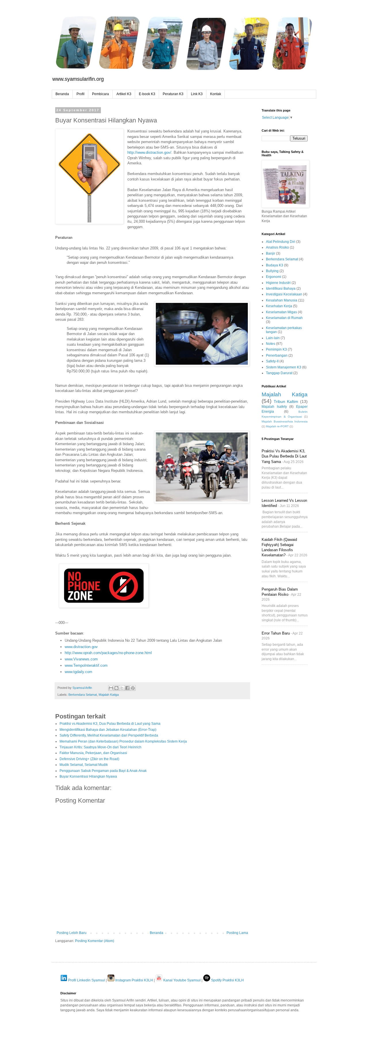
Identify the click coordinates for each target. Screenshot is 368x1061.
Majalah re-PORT (277, 426)
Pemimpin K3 (276, 349)
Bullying (272, 271)
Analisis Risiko (277, 247)
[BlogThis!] (116, 688)
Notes (270, 344)
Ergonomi (273, 277)
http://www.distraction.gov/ (149, 152)
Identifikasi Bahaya (281, 289)
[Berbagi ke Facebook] (127, 688)
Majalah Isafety (274, 407)
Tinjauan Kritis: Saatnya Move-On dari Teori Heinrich (100, 747)
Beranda (62, 94)
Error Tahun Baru (276, 633)
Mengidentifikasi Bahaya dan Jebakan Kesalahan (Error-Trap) (108, 730)
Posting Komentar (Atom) (94, 941)
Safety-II (272, 361)
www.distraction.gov (81, 647)
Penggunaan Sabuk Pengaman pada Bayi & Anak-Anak (103, 771)
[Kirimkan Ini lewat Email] (111, 688)
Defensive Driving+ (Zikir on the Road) (89, 759)
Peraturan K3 (173, 94)
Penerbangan (277, 355)
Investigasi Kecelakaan (284, 294)
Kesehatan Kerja (279, 306)
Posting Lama (237, 933)
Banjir (270, 253)
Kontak (215, 94)
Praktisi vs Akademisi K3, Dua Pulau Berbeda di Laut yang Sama (110, 724)
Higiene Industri (278, 283)
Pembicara (100, 94)
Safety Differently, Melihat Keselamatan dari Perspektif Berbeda (109, 735)
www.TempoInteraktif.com (86, 665)
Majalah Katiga (109, 694)
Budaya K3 (274, 265)
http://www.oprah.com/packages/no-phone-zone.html (108, 653)
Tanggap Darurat (279, 373)
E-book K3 (147, 94)
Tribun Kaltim (286, 401)
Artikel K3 (123, 94)
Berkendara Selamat (82, 694)
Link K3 (197, 94)
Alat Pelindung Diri (280, 242)
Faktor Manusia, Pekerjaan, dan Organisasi (93, 753)
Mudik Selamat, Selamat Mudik (84, 765)
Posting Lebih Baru (72, 933)
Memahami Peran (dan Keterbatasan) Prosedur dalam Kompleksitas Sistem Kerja (123, 741)
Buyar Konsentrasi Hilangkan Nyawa (88, 776)
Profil (80, 94)
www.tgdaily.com (78, 672)
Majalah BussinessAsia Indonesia (285, 421)
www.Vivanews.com (81, 659)
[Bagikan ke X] (122, 688)
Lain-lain (273, 338)
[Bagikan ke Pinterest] (133, 688)
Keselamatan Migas (281, 312)
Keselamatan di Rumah (284, 318)
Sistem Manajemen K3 (283, 367)
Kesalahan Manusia (281, 300)
